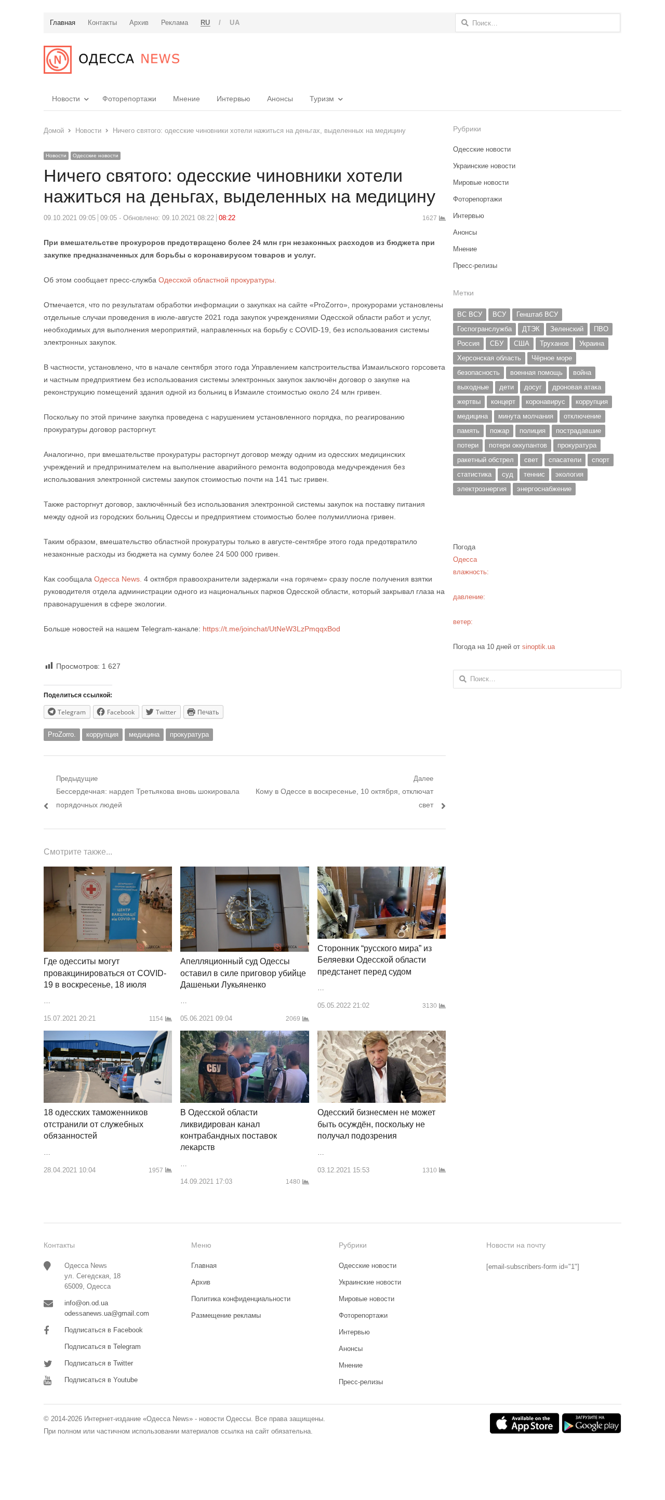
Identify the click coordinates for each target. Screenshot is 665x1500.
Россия (468, 343)
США (521, 343)
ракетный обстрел (485, 460)
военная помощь (536, 372)
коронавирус (545, 402)
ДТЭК (531, 329)
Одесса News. (117, 579)
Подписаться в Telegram (102, 1346)
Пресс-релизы (475, 265)
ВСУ (499, 314)
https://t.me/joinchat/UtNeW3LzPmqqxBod (270, 629)
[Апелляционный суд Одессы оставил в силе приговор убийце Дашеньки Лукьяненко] (244, 872)
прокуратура (189, 734)
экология (569, 474)
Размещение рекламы (226, 1315)
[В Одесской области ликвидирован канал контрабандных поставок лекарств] (244, 1036)
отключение (582, 416)
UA (235, 22)
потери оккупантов (518, 445)
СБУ (496, 343)
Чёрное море (551, 358)
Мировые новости (481, 182)
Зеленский (566, 329)
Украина (591, 343)
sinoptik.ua (538, 647)
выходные (473, 387)
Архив (200, 1282)
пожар (499, 431)
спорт (600, 460)
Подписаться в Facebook (103, 1330)
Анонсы (280, 98)
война (582, 372)
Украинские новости (484, 166)
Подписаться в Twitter (98, 1363)
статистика (474, 474)
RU (205, 22)
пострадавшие (578, 431)
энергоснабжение (544, 489)
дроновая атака (576, 387)
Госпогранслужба (484, 329)
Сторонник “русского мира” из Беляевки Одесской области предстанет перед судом (374, 960)
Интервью (233, 98)
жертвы (469, 402)
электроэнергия (482, 489)
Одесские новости (95, 155)
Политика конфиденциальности (240, 1299)
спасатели (565, 460)
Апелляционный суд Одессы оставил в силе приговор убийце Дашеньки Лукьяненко (243, 973)
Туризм (322, 98)
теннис (534, 474)
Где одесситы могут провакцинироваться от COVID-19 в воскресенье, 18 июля (105, 973)
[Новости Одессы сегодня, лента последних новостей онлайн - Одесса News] (111, 60)
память (468, 431)
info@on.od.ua (86, 1303)
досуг (533, 387)
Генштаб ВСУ (537, 314)
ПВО (601, 329)
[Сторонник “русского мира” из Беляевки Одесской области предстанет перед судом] (381, 872)
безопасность (478, 372)
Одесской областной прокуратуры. (217, 280)
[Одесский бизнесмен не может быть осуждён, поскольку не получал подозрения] (381, 1036)
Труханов (554, 343)
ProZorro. (62, 734)
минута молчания (525, 416)
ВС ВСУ (469, 314)
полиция (533, 431)
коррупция (102, 734)
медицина (144, 734)
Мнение (186, 98)
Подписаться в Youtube (101, 1380)
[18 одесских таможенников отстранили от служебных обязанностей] (108, 1036)
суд (507, 474)
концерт (503, 402)
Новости (66, 98)
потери (467, 445)
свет (531, 460)
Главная (204, 1265)
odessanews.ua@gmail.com (106, 1313)
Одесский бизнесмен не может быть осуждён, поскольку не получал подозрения (376, 1124)
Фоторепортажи (129, 98)
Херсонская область (489, 358)
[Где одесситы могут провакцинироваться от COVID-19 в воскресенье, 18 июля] (108, 872)
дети (506, 387)
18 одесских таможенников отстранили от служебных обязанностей (96, 1124)
